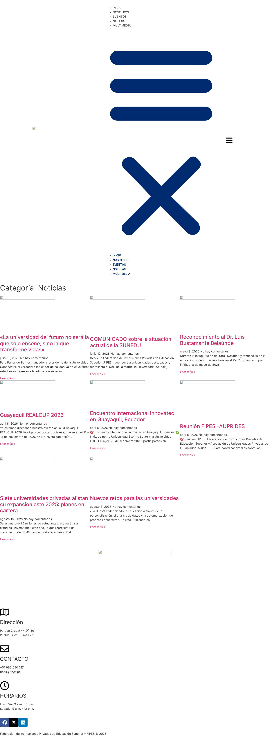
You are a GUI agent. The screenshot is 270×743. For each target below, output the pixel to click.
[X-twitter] (13, 722)
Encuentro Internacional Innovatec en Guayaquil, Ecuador (132, 416)
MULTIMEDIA (122, 25)
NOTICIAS (120, 21)
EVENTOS (120, 16)
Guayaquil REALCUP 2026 (32, 415)
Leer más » (7, 378)
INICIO (117, 8)
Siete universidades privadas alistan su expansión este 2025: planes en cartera (44, 504)
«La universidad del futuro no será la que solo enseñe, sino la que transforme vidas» (44, 343)
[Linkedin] (23, 722)
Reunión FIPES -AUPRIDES (212, 426)
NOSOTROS (121, 12)
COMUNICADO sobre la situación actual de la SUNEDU (130, 342)
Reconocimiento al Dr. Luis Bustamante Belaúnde (212, 340)
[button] (161, 140)
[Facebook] (4, 722)
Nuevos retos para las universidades (134, 498)
